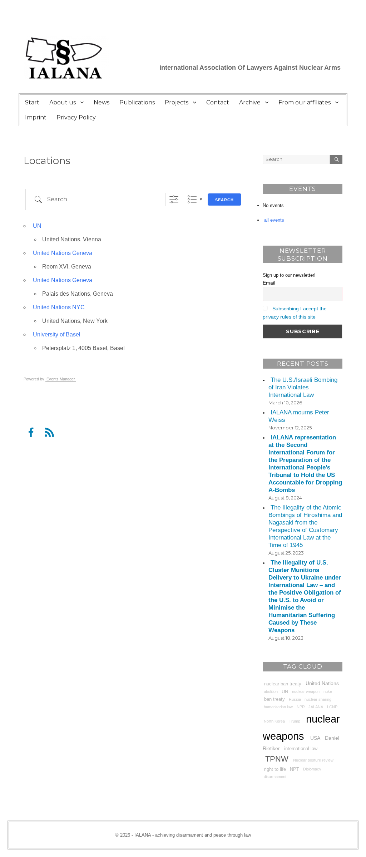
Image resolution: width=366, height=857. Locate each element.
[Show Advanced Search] (173, 199)
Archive (250, 102)
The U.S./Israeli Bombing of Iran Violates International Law (302, 387)
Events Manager (60, 379)
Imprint (35, 117)
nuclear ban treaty (282, 683)
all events (274, 220)
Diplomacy (312, 769)
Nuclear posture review (313, 760)
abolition (271, 692)
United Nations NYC (59, 307)
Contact (217, 102)
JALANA (315, 707)
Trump (294, 721)
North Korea (274, 721)
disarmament (275, 777)
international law (300, 748)
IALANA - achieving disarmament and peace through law (192, 835)
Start (32, 102)
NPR (301, 707)
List (192, 199)
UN (37, 226)
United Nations (322, 683)
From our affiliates (304, 102)
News (101, 102)
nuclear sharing (318, 699)
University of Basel (56, 334)
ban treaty (274, 699)
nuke (327, 692)
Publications (137, 102)
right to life (275, 769)
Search (224, 200)
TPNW (276, 758)
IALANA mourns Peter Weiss (298, 416)
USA (315, 737)
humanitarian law (278, 707)
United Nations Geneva (62, 253)
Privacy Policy (76, 117)
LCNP (332, 707)
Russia (295, 699)
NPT (294, 769)
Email (269, 283)
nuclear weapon (306, 692)
